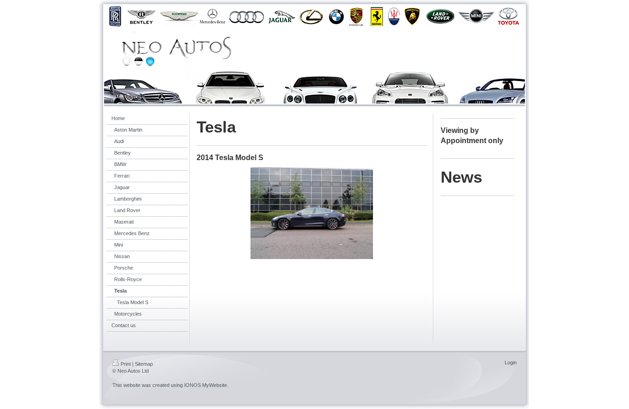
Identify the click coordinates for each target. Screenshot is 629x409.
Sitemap (144, 364)
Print (126, 364)
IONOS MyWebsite (205, 385)
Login (511, 362)
